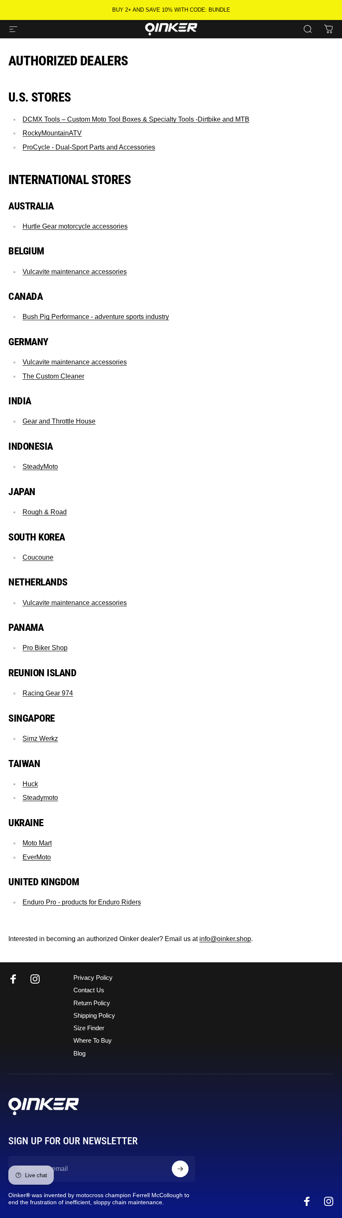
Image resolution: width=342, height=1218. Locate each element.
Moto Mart (37, 843)
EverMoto (37, 857)
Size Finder (88, 1028)
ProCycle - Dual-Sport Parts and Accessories (89, 147)
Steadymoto (40, 797)
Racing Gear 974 (48, 693)
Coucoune (38, 557)
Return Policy (91, 1003)
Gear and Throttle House (59, 421)
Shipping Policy (94, 1015)
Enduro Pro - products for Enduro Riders (82, 902)
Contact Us (88, 990)
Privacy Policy (93, 977)
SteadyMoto (40, 466)
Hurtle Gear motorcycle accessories (75, 226)
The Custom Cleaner (53, 376)
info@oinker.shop (225, 938)
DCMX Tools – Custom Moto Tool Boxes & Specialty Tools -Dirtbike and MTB (136, 119)
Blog (79, 1053)
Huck (30, 783)
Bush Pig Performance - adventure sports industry (96, 316)
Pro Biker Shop (45, 647)
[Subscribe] (180, 1169)
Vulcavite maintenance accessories (75, 271)
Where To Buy (92, 1040)
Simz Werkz (40, 738)
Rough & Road (45, 512)
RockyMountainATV (52, 133)
